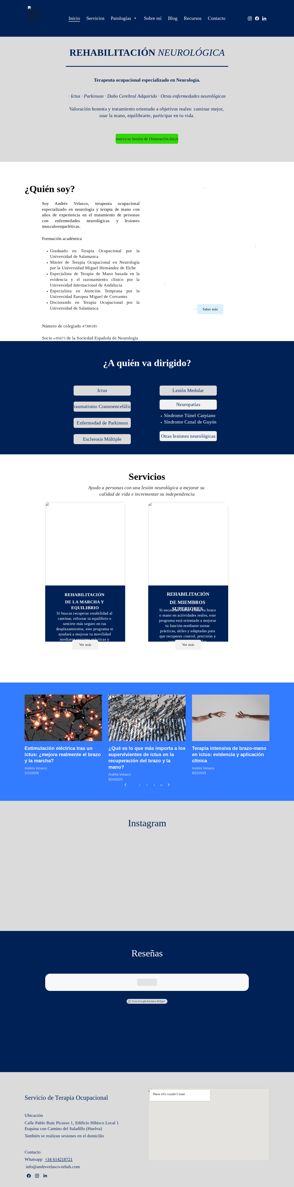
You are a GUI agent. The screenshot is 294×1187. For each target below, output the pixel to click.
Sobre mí (153, 18)
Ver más (188, 645)
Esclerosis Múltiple (102, 439)
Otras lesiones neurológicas (188, 436)
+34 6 (50, 1159)
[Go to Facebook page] (258, 18)
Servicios (95, 18)
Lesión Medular (188, 390)
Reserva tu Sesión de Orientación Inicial (147, 139)
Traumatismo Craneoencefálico (102, 406)
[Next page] (168, 785)
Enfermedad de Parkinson (102, 422)
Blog (172, 18)
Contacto (216, 18)
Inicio (74, 18)
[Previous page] (125, 785)
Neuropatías (188, 404)
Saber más (210, 309)
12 (161, 785)
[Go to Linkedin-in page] (264, 18)
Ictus (102, 390)
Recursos (192, 18)
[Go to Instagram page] (251, 18)
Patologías (121, 18)
